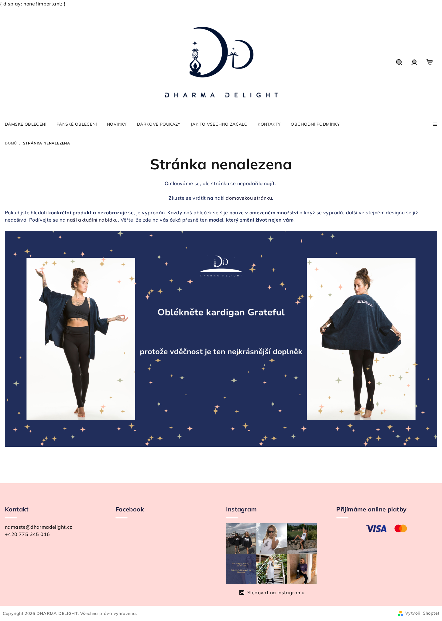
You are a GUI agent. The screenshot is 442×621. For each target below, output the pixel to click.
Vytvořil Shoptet (422, 613)
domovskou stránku (249, 198)
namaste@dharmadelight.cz (38, 527)
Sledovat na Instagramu (276, 592)
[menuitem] (25, 124)
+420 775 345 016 (27, 534)
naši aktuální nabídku (92, 220)
